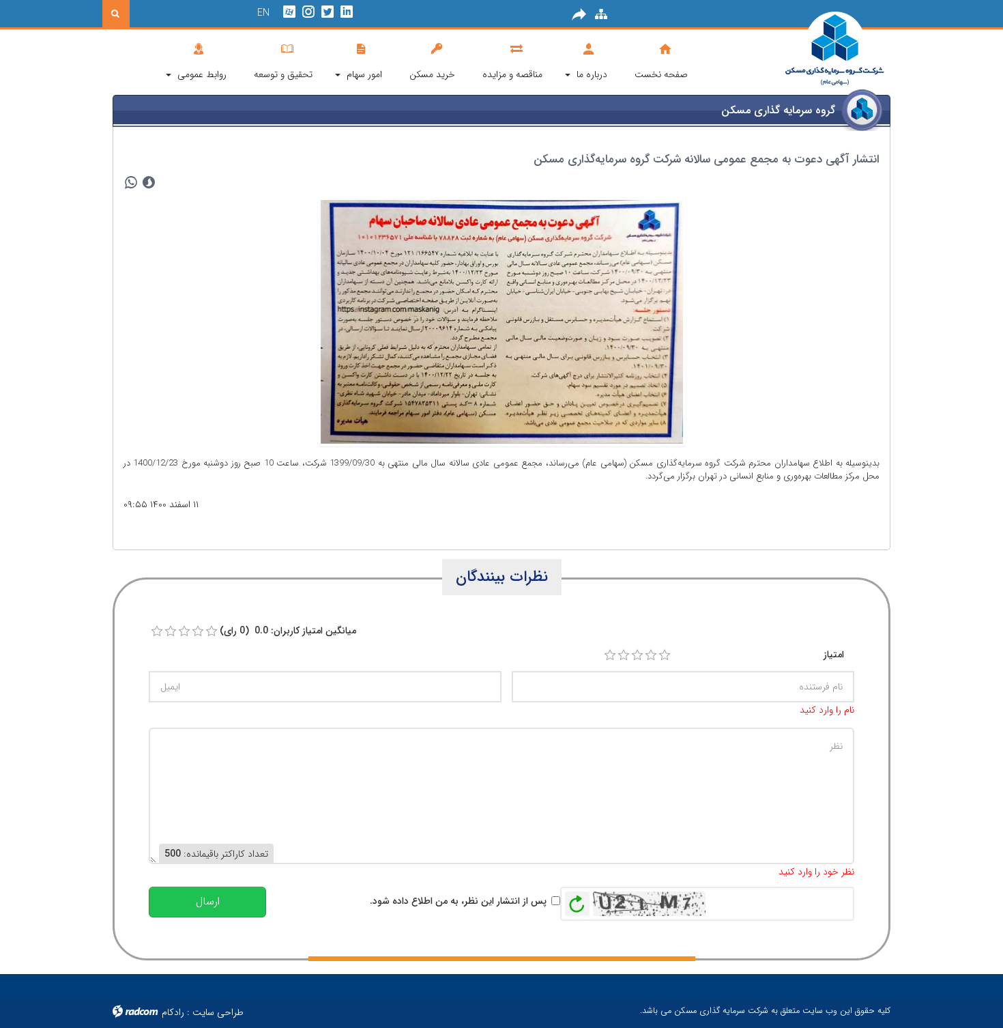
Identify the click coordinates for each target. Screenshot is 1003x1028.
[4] (651, 655)
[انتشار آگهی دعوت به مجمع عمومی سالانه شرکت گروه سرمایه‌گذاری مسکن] (502, 320)
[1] (610, 655)
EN (263, 12)
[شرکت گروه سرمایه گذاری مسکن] (801, 49)
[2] (623, 655)
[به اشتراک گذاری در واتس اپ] (131, 182)
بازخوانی (577, 900)
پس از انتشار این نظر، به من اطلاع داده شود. (458, 901)
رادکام (173, 1012)
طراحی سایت (218, 1012)
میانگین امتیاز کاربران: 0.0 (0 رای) (288, 630)
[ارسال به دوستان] (579, 15)
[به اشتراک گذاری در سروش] (149, 182)
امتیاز (834, 654)
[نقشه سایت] (601, 14)
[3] (637, 655)
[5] (664, 655)
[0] (157, 631)
